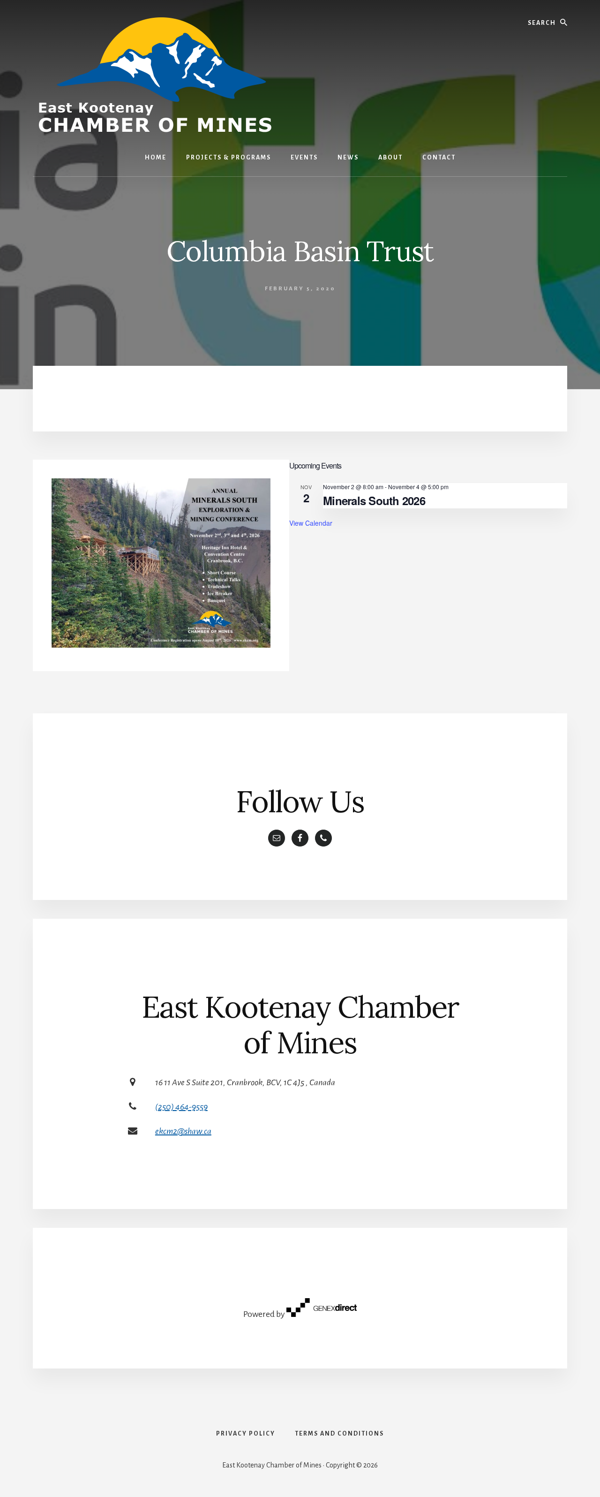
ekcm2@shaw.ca (183, 1131)
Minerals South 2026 (374, 500)
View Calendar (310, 523)
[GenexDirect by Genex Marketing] (321, 1314)
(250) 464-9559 (181, 1106)
